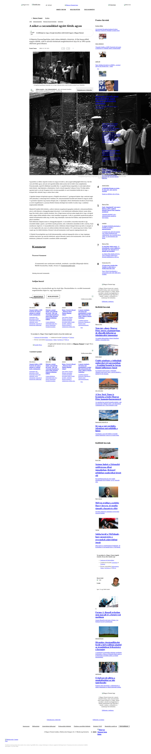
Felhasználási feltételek (64, 726)
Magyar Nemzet (37, 18)
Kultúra (47, 18)
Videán (55, 339)
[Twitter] (91, 337)
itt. (61, 91)
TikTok (97, 530)
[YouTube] (87, 339)
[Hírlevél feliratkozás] (91, 334)
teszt (100, 580)
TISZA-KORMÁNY (89, 9)
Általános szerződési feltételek (82, 726)
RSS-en (67, 339)
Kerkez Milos (99, 26)
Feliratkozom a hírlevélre (84, 90)
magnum (64, 307)
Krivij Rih (97, 460)
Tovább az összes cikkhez (86, 353)
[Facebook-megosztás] (92, 48)
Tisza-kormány (105, 166)
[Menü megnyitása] (127, 5)
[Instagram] (87, 337)
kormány (104, 121)
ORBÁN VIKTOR (61, 9)
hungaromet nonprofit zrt (101, 422)
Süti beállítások (124, 726)
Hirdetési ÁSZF (97, 726)
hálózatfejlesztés (99, 638)
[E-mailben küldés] (85, 48)
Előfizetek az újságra (98, 719)
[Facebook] (84, 337)
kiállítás (80, 307)
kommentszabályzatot (68, 265)
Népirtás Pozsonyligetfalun (49, 21)
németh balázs (105, 185)
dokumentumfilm (37, 21)
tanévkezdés (98, 674)
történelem (60, 21)
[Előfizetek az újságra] (112, 5)
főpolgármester (99, 92)
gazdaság (104, 223)
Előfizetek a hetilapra (108, 301)
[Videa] (84, 339)
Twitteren (71, 337)
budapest (104, 147)
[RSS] (91, 339)
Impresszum (26, 726)
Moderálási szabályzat (111, 726)
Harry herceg (98, 498)
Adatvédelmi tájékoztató (48, 726)
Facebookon (65, 337)
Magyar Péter (105, 204)
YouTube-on (60, 339)
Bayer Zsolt (100, 578)
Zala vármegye (32, 307)
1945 (30, 21)
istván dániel (98, 356)
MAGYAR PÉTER (75, 9)
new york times (99, 390)
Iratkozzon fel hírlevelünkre (41, 337)
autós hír (97, 61)
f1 (95, 608)
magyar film (48, 307)
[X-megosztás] (89, 48)
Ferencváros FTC (106, 262)
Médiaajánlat (35, 726)
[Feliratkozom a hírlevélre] (36, 5)
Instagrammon (49, 339)
